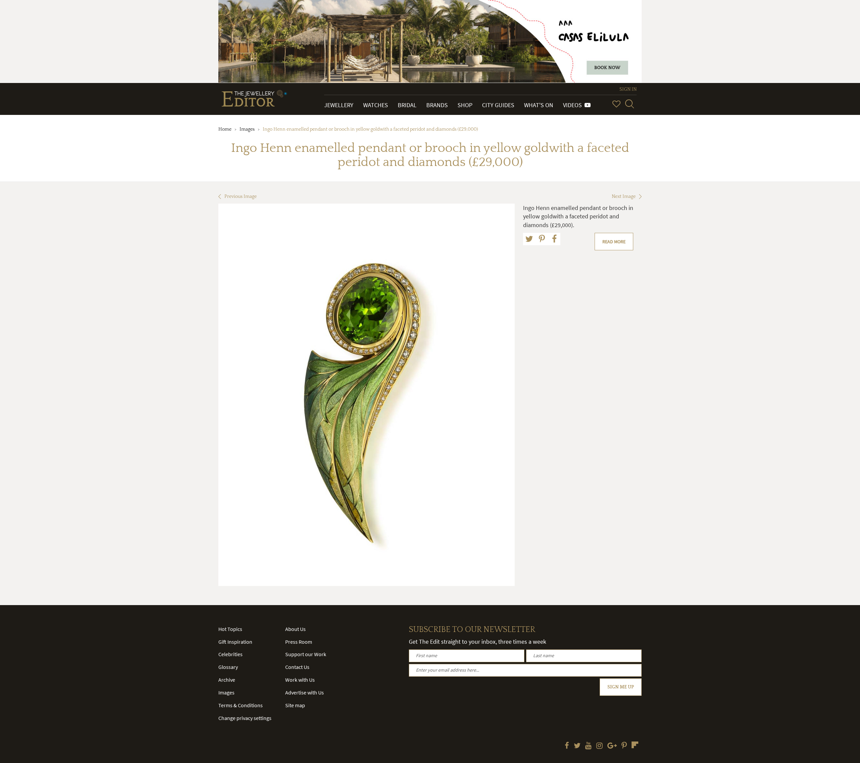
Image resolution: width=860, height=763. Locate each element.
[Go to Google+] (612, 746)
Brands (437, 105)
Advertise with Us (304, 692)
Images (247, 129)
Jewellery (338, 105)
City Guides (498, 105)
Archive (226, 679)
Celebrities (230, 654)
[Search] (629, 104)
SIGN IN (628, 89)
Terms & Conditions (240, 705)
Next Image (624, 196)
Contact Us (297, 667)
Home (224, 129)
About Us (295, 629)
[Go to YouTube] (588, 746)
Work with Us (300, 679)
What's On (538, 105)
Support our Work (305, 654)
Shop (465, 105)
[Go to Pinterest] (624, 746)
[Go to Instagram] (599, 746)
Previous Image (240, 196)
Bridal (407, 105)
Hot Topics (230, 629)
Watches (375, 105)
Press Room (298, 641)
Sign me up (620, 687)
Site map (295, 705)
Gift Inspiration (235, 641)
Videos (574, 105)
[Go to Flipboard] (635, 744)
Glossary (228, 667)
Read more (614, 242)
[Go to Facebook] (567, 746)
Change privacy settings (244, 718)
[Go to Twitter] (577, 746)
